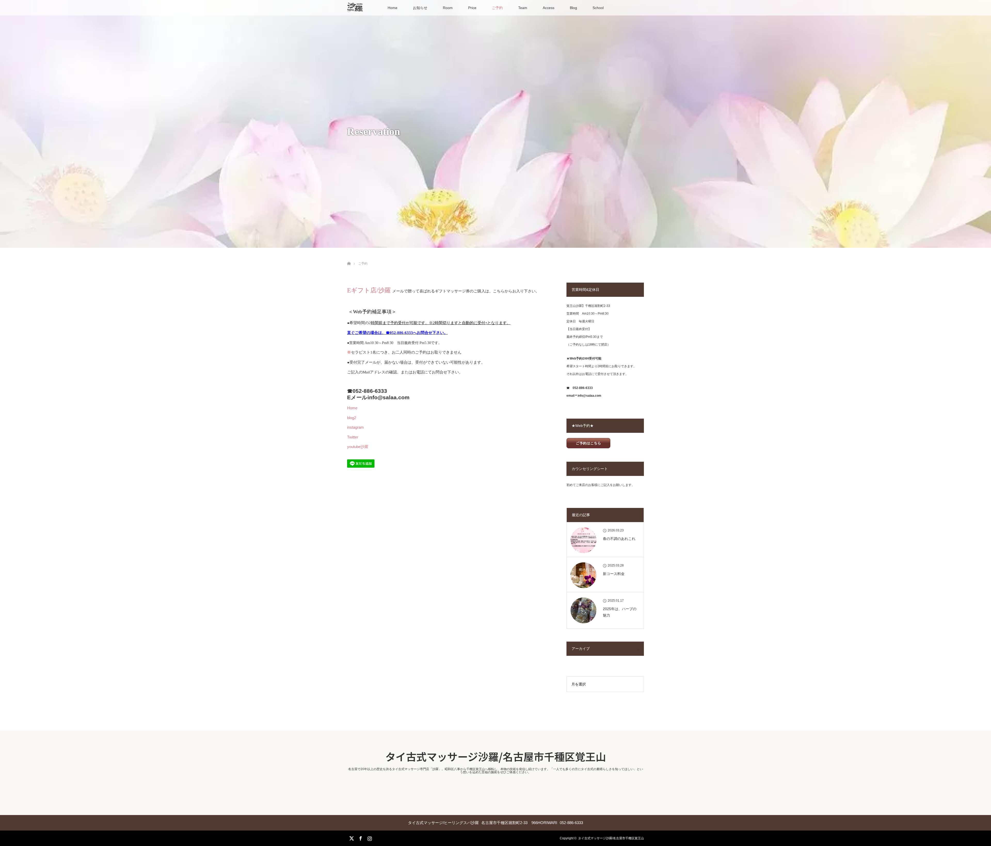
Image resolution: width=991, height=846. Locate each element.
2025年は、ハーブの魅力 (619, 612)
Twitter (352, 437)
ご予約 (497, 8)
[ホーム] (348, 257)
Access (548, 8)
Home (392, 8)
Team (522, 8)
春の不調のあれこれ (619, 539)
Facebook (360, 837)
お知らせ (420, 8)
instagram (355, 427)
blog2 (351, 418)
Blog (573, 8)
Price (472, 8)
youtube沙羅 (357, 446)
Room (448, 8)
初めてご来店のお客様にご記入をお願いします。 (600, 485)
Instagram (369, 837)
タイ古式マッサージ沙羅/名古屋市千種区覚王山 (495, 756)
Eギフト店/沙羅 (369, 290)
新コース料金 (614, 574)
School (598, 8)
